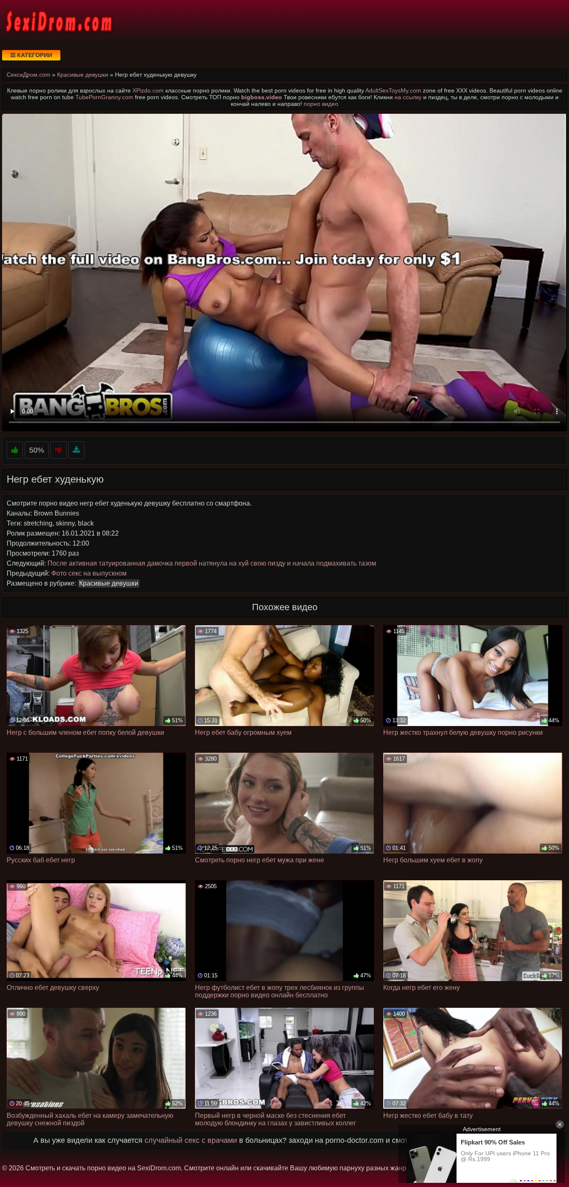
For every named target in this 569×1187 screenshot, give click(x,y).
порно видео (321, 103)
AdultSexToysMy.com (393, 90)
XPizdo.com (148, 90)
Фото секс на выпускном (89, 573)
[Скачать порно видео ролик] (76, 450)
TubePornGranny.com (104, 97)
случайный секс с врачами (191, 1140)
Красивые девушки (108, 583)
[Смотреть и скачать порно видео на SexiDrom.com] (58, 21)
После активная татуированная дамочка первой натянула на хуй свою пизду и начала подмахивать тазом (211, 563)
